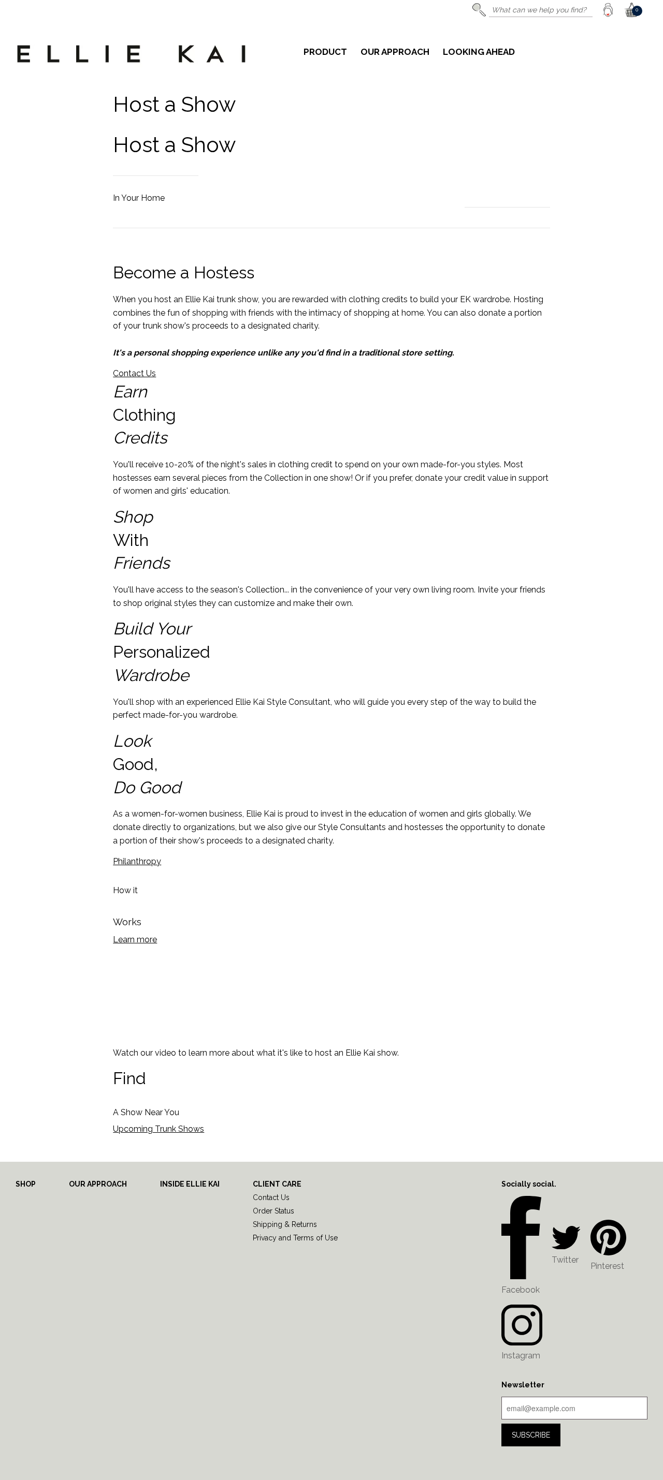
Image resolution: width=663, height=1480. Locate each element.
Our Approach (395, 52)
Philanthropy (137, 861)
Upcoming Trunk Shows (158, 1129)
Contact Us (134, 373)
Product (325, 52)
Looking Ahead (479, 52)
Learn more (135, 939)
